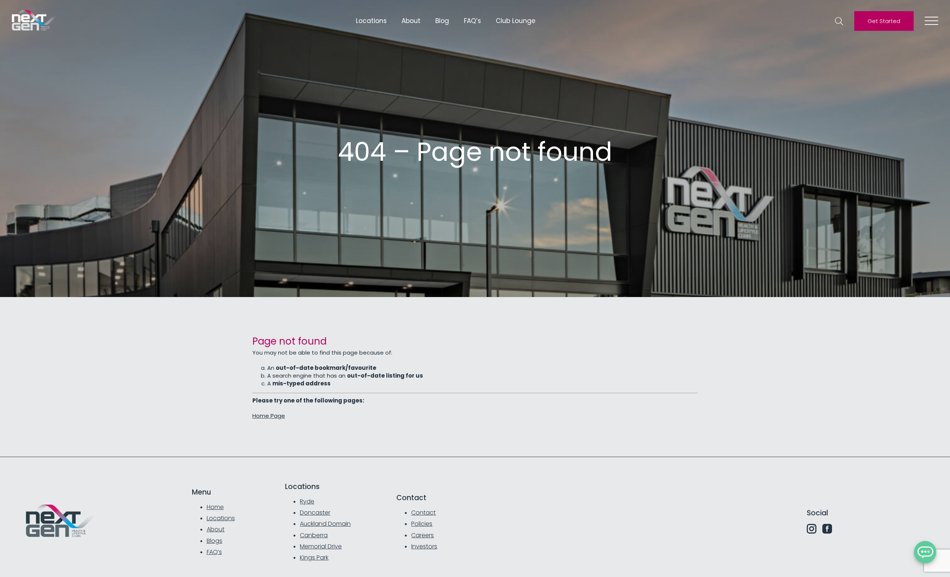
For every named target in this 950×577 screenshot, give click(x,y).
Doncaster (315, 512)
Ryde (307, 501)
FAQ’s (472, 20)
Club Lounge (515, 20)
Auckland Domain (325, 523)
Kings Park (314, 557)
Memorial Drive (321, 546)
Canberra (314, 535)
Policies (421, 523)
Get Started (884, 21)
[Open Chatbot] (925, 552)
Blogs (214, 541)
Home (215, 507)
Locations (371, 20)
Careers (422, 535)
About (411, 20)
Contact (423, 512)
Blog (442, 20)
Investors (424, 546)
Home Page (268, 416)
